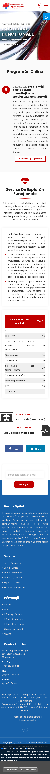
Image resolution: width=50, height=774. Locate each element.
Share (14, 449)
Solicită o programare (31, 158)
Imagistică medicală (13, 577)
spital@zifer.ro (9, 683)
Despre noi (9, 604)
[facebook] (25, 729)
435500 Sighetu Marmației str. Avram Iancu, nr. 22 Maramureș (15, 654)
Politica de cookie (27, 719)
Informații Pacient (13, 614)
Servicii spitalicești (13, 563)
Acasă (4, 39)
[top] (43, 769)
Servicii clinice (11, 567)
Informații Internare (14, 619)
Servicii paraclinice (13, 572)
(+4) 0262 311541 (10, 665)
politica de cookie (27, 757)
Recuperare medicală (14, 587)
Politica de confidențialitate (26, 716)
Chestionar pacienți (13, 629)
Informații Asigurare (14, 624)
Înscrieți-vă (24, 484)
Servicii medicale (19, 39)
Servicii (7, 609)
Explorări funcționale (14, 582)
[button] (46, 16)
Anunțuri (8, 633)
